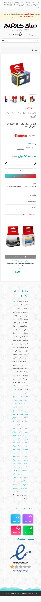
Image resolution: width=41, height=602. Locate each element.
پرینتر (7, 113)
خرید (13, 113)
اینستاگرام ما (28, 521)
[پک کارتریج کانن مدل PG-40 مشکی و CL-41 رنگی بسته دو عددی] (19, 237)
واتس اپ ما (28, 532)
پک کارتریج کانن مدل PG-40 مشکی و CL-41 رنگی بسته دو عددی (19, 264)
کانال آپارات (16, 532)
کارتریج (32, 113)
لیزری (33, 116)
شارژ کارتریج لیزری (22, 481)
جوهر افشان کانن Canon (19, 260)
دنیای (26, 113)
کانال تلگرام (16, 521)
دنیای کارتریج (18, 593)
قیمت (20, 113)
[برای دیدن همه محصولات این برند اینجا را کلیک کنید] (20, 135)
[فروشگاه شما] (20, 26)
